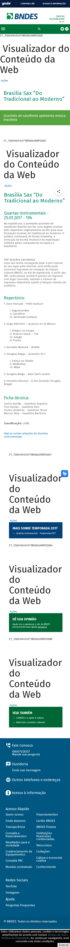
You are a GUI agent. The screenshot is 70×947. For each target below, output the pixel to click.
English (60, 16)
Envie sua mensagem (26, 770)
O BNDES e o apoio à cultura (30, 718)
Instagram (12, 892)
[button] (4, 80)
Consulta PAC (14, 860)
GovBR (6, 3)
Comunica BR (27, 4)
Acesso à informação (54, 4)
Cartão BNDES (45, 821)
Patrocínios (44, 845)
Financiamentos (47, 814)
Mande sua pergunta (26, 754)
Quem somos (15, 814)
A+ (60, 21)
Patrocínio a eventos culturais (30, 722)
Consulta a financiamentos (16, 834)
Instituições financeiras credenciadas (45, 836)
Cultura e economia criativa (49, 859)
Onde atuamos (15, 821)
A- (63, 21)
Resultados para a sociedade (18, 844)
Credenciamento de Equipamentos (19, 853)
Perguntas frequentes (20, 905)
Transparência (15, 827)
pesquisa (42, 627)
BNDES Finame (46, 827)
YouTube (11, 886)
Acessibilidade (57, 19)
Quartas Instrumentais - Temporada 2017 (35, 533)
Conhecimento (46, 867)
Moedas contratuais (19, 867)
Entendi (64, 945)
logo (22, 16)
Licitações (43, 851)
